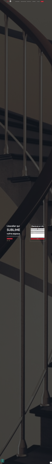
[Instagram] (9, 240)
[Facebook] (7, 240)
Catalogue (38, 1)
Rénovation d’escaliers (23, 1)
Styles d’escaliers (17, 1)
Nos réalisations (29, 1)
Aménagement (34, 1)
